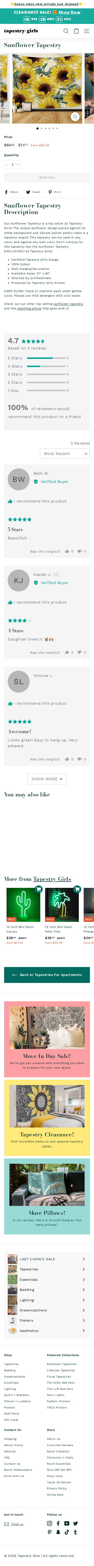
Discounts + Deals (60, 1457)
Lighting (10, 1389)
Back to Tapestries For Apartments (50, 975)
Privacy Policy (57, 1488)
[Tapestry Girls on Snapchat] (58, 1532)
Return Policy (13, 1445)
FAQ (7, 1457)
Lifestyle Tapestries (61, 1370)
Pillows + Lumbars (17, 1401)
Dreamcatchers (14, 1376)
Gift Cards (11, 1419)
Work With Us (14, 1476)
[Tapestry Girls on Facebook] (58, 1523)
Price (8, 137)
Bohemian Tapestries (62, 1364)
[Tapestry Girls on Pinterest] (49, 1532)
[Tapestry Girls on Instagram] (49, 1523)
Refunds (10, 1451)
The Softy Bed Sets (61, 1382)
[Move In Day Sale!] (47, 1028)
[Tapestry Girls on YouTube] (66, 1523)
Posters (9, 1407)
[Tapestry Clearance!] (47, 1106)
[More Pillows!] (47, 1185)
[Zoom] (75, 116)
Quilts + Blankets (16, 1395)
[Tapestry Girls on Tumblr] (75, 1532)
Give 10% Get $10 (59, 1469)
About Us (53, 1439)
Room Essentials (59, 1463)
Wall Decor (12, 1413)
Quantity (11, 155)
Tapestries (11, 1364)
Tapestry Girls (52, 879)
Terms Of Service (59, 1482)
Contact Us (12, 1463)
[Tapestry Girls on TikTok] (66, 1532)
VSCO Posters (57, 1407)
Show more (45, 779)
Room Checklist (58, 1451)
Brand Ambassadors (18, 1469)
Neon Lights (56, 1395)
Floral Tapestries (59, 1376)
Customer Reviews (60, 1445)
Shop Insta (55, 1476)
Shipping (10, 1439)
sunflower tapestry (68, 304)
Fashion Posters (58, 1401)
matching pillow (29, 308)
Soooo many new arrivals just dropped (46, 4)
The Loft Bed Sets (60, 1389)
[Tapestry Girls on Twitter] (75, 1523)
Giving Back (55, 1494)
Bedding (9, 1370)
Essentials (11, 1382)
